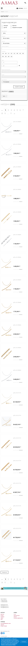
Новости (15, 616)
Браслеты (2, 614)
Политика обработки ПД (18, 618)
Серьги (2, 618)
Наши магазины (17, 615)
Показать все (4, 572)
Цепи (1, 619)
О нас (15, 614)
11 (11, 113)
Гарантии (2, 624)
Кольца (2, 615)
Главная (2, 11)
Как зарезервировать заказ (6, 623)
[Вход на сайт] (25, 3)
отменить (11, 91)
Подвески (2, 616)
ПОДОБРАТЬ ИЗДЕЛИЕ (19, 86)
